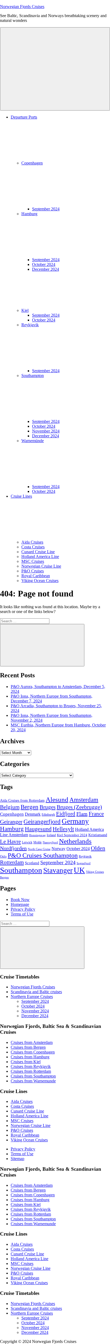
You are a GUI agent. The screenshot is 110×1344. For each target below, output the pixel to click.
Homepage (20, 904)
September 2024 (46, 209)
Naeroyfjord (50, 842)
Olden (98, 848)
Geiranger (11, 822)
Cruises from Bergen (28, 1047)
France (96, 814)
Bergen (29, 806)
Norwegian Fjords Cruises (22, 6)
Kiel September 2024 (72, 835)
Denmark (33, 814)
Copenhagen (12, 814)
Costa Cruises (33, 547)
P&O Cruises (32, 571)
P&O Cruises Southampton (43, 855)
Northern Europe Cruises (32, 996)
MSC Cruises (32, 561)
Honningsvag (37, 835)
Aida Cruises (32, 542)
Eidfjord (65, 814)
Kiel (25, 310)
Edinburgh (48, 814)
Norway (58, 848)
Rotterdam (12, 862)
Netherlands (75, 841)
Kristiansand (97, 835)
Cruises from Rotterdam (31, 1071)
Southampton (21, 870)
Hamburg (12, 829)
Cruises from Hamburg (30, 1057)
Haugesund (38, 829)
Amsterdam (83, 799)
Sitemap (17, 1158)
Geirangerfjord (42, 821)
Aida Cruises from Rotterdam (22, 800)
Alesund (57, 799)
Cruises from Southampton (33, 1076)
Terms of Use (22, 914)
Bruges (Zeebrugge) (79, 807)
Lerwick (27, 842)
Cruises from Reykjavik (31, 1066)
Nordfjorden (13, 848)
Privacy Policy (23, 909)
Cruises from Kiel (26, 1061)
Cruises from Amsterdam (32, 1042)
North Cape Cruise (39, 849)
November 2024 (46, 431)
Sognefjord (84, 863)
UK (79, 870)
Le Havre (10, 841)
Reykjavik (85, 856)
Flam (82, 814)
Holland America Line (40, 556)
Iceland (51, 835)
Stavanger (58, 870)
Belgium (9, 807)
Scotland (32, 862)
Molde (37, 842)
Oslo (3, 856)
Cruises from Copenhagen (33, 1052)
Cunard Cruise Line (38, 551)
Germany (75, 821)
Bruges (48, 807)
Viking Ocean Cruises (39, 580)
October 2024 (43, 264)
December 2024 (45, 269)
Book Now (20, 899)
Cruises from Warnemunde (33, 1081)
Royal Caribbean (35, 575)
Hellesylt (63, 829)
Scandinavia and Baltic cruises (36, 991)
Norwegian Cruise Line (41, 566)
